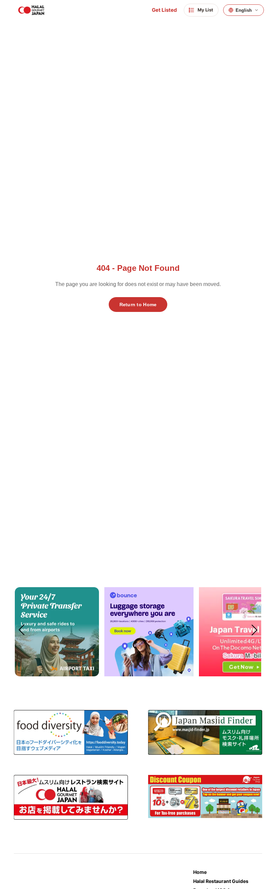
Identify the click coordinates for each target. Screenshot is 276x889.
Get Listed (164, 10)
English (244, 10)
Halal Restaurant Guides (220, 881)
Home (200, 872)
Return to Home (138, 304)
